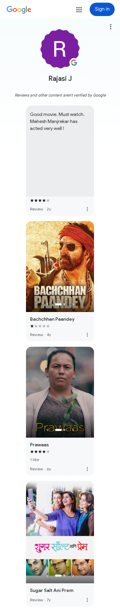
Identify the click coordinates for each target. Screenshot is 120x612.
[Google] (19, 10)
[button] (79, 9)
